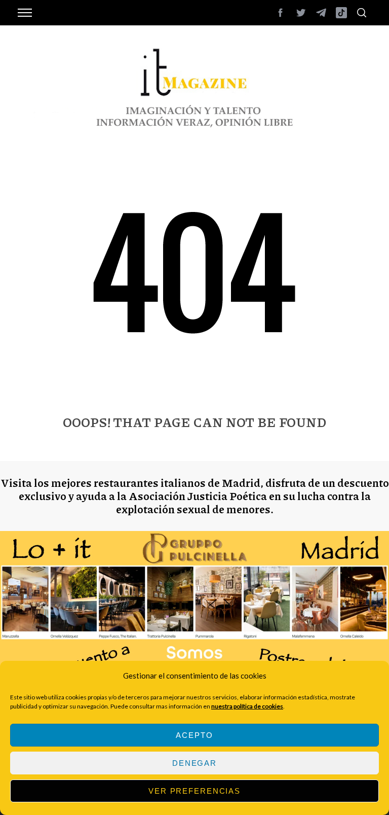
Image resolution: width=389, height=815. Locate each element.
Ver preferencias (194, 791)
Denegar (194, 763)
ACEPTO (194, 735)
